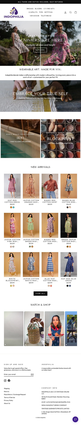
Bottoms (49, 12)
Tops (41, 12)
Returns (6, 391)
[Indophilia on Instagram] (5, 380)
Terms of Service (9, 397)
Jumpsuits (32, 12)
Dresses (30, 9)
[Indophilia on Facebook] (9, 380)
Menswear (34, 16)
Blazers (38, 9)
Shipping (7, 388)
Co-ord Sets (48, 9)
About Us (7, 403)
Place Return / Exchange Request (15, 394)
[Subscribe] (32, 374)
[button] (75, 419)
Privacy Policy (8, 400)
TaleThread (46, 16)
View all (40, 293)
